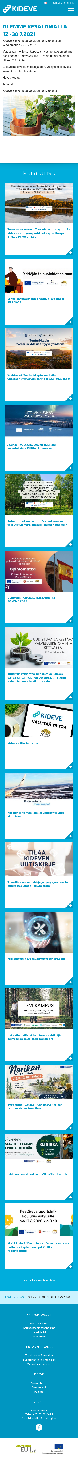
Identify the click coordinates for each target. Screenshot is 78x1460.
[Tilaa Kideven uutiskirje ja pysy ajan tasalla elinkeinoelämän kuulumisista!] (39, 859)
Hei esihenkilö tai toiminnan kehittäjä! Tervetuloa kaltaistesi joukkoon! (34, 1036)
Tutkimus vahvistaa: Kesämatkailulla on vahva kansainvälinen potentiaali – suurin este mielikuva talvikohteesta (36, 677)
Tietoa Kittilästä (39, 1346)
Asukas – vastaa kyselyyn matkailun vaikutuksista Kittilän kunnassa (32, 446)
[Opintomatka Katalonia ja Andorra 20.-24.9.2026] (39, 571)
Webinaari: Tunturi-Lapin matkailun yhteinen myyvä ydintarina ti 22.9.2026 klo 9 (38, 376)
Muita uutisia (39, 172)
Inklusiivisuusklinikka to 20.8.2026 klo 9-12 (37, 1174)
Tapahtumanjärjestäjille (39, 1355)
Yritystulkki (39, 1336)
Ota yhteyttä (39, 1387)
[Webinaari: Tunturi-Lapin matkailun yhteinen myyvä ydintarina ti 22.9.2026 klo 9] (39, 348)
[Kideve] (20, 8)
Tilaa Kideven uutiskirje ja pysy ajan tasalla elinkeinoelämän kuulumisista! (37, 883)
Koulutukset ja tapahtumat (39, 1327)
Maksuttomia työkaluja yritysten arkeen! (36, 958)
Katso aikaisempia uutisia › (39, 1280)
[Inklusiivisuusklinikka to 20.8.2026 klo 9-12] (39, 1151)
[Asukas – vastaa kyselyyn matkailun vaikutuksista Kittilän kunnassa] (39, 421)
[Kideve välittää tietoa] (39, 720)
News (20, 1297)
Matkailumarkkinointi (39, 1364)
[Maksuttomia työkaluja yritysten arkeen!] (39, 932)
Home (8, 1297)
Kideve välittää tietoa (22, 743)
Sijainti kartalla (31, 1418)
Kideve (39, 1374)
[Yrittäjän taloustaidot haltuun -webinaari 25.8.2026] (39, 275)
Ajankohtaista (39, 1382)
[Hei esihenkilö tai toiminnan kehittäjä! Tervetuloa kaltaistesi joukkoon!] (39, 1008)
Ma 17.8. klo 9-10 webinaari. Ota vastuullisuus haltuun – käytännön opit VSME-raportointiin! (38, 1247)
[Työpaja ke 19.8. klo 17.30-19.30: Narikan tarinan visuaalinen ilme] (39, 1081)
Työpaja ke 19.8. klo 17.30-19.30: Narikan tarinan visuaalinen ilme (34, 1106)
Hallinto (39, 1391)
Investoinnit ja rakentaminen (39, 1359)
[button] (70, 8)
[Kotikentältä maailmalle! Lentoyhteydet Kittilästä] (39, 789)
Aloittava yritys (39, 1323)
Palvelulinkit (39, 1332)
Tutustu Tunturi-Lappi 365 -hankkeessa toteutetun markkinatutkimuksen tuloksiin (37, 522)
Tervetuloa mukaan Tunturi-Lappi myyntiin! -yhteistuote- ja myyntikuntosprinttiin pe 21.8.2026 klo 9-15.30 (38, 233)
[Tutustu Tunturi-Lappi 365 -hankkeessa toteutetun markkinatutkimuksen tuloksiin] (39, 494)
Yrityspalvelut (39, 1314)
